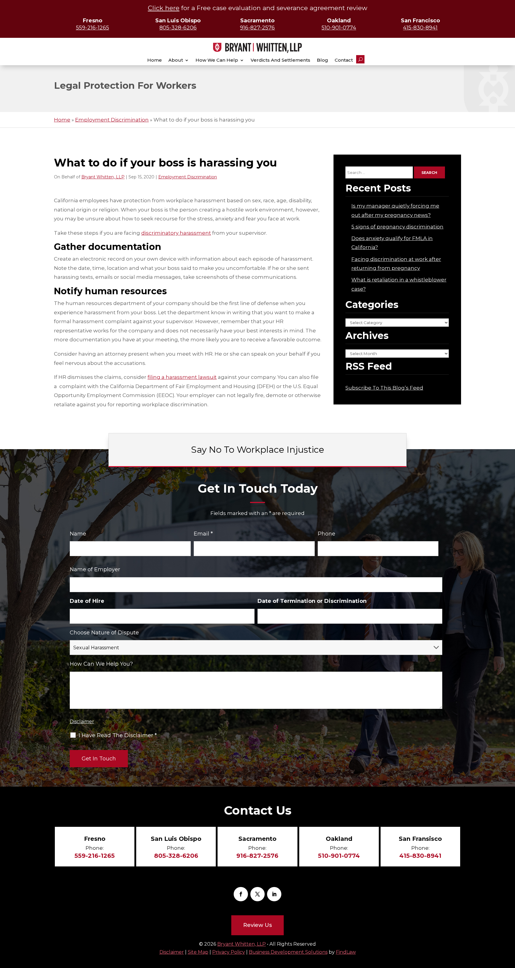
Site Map (198, 952)
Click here (163, 8)
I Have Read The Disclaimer (118, 735)
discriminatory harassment (176, 233)
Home (154, 60)
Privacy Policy (228, 952)
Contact (344, 60)
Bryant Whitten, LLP (103, 177)
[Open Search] (360, 59)
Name (78, 533)
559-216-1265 (92, 27)
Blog (322, 60)
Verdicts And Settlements (280, 60)
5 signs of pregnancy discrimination (397, 227)
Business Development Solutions (288, 952)
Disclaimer (82, 721)
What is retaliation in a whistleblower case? (398, 284)
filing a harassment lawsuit (182, 377)
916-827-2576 (257, 27)
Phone (326, 533)
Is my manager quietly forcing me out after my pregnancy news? (395, 210)
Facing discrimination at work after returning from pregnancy (396, 263)
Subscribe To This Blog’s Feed (384, 388)
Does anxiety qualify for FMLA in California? (392, 242)
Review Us (257, 925)
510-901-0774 (339, 27)
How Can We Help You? (101, 664)
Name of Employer (95, 569)
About (175, 60)
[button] (509, 949)
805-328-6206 (178, 27)
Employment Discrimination (187, 177)
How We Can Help (217, 60)
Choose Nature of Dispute (104, 632)
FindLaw (346, 952)
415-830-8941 (420, 27)
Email (203, 533)
